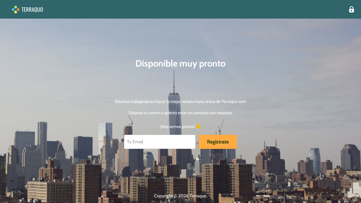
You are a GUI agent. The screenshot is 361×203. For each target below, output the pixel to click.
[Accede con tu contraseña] (351, 9)
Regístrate (218, 142)
